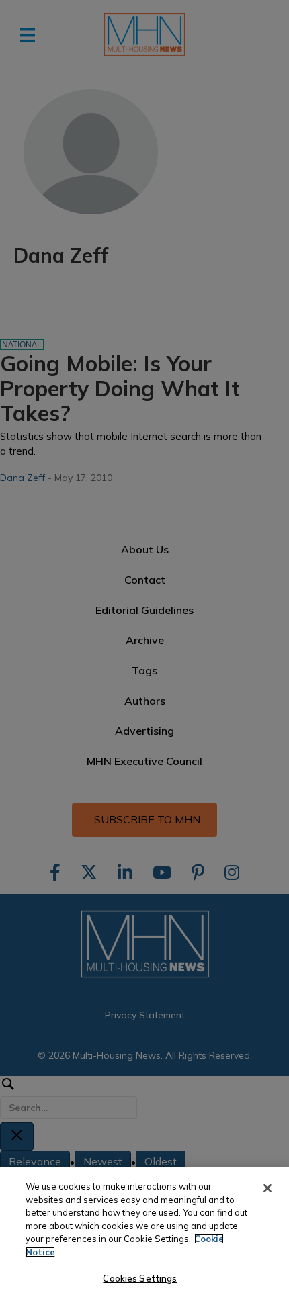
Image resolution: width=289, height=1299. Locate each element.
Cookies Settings (140, 1278)
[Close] (267, 1188)
